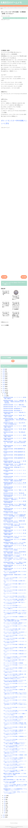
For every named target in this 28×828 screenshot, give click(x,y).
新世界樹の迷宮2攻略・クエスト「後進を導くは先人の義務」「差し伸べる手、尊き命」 (15, 465)
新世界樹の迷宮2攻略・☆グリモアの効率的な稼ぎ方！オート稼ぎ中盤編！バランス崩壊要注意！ (15, 515)
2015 (4, 390)
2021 (4, 378)
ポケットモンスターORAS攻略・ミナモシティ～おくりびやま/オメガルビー (15, 740)
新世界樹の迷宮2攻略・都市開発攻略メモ (13, 408)
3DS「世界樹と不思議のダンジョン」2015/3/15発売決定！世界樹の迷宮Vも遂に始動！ (15, 620)
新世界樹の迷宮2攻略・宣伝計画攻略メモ (13, 410)
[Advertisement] (14, 34)
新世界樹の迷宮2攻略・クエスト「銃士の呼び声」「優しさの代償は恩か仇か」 (15, 423)
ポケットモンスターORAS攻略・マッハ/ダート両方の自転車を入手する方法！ (15, 687)
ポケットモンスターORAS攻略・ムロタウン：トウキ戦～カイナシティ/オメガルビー (15, 762)
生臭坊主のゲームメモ (11, 2)
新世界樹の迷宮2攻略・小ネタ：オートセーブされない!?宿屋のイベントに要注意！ (15, 537)
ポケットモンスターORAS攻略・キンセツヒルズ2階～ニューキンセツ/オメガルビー (15, 711)
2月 (5, 810)
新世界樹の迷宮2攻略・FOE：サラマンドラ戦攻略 (15, 406)
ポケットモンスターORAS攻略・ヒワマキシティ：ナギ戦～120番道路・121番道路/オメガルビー (15, 743)
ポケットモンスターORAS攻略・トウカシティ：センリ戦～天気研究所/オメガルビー (15, 746)
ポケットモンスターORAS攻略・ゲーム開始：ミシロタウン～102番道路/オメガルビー (15, 771)
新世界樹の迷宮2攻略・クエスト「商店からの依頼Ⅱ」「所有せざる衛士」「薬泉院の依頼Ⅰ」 (15, 563)
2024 (4, 373)
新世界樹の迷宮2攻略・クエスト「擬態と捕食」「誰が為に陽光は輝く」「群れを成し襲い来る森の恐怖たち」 (15, 419)
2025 (4, 371)
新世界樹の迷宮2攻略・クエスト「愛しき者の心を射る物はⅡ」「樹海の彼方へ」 (15, 499)
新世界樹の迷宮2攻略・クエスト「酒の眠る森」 (14, 493)
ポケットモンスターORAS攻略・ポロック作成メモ (15, 610)
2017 (4, 386)
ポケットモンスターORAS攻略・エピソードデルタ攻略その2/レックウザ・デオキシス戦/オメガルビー (15, 694)
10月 (5, 795)
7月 (5, 801)
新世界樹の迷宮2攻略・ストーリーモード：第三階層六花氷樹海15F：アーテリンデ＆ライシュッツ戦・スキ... (15, 484)
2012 (4, 817)
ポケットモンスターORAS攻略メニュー (12, 605)
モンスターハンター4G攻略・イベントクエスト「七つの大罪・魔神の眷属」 (15, 782)
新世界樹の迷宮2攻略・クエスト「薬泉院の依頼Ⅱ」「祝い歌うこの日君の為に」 (14, 521)
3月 (5, 809)
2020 (4, 380)
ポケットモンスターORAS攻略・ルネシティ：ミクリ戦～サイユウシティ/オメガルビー (15, 720)
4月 (5, 807)
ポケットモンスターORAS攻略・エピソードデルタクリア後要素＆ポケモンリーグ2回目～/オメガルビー (15, 613)
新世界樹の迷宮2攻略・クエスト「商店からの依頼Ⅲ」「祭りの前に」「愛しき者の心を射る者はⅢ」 (15, 442)
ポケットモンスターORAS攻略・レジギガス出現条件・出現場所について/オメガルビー (15, 657)
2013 (4, 815)
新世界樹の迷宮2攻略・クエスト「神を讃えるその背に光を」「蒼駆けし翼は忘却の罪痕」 (15, 480)
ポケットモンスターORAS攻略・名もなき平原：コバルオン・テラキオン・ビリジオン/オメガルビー (15, 597)
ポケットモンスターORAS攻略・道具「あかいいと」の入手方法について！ (14, 603)
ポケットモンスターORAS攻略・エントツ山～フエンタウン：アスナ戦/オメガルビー (15, 749)
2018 (4, 384)
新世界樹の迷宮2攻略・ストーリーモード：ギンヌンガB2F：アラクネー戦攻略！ (15, 512)
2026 (4, 369)
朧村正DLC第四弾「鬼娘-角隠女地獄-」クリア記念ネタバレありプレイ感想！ (15, 774)
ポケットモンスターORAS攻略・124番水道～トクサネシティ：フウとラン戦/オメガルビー (15, 731)
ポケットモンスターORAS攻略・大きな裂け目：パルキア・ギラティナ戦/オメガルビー (15, 633)
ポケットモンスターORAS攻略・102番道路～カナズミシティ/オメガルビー (15, 768)
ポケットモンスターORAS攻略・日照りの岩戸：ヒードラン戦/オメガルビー (15, 660)
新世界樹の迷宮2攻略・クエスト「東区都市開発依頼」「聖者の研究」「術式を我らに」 (15, 552)
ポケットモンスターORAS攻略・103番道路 (13, 663)
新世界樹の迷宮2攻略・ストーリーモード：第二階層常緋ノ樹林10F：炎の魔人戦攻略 (15, 462)
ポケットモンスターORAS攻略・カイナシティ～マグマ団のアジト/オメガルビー (15, 734)
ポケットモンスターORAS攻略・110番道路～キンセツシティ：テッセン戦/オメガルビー (15, 758)
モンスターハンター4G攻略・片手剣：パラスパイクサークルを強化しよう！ (15, 792)
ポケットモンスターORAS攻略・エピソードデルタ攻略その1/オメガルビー (15, 697)
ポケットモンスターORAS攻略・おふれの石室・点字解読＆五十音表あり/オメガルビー (15, 678)
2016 (4, 388)
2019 (4, 382)
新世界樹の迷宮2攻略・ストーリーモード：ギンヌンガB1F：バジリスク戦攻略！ (15, 549)
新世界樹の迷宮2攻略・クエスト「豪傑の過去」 (14, 404)
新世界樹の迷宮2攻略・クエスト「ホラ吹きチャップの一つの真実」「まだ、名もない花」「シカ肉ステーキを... (15, 559)
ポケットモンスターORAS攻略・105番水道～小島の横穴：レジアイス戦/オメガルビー (15, 675)
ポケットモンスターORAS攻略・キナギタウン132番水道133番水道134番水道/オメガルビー (15, 681)
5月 (5, 805)
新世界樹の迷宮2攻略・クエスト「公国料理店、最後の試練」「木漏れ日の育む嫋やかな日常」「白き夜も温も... (15, 401)
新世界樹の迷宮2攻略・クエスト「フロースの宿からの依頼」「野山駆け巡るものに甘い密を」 (15, 543)
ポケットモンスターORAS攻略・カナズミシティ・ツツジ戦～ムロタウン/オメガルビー (15, 765)
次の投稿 (4, 276)
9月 (5, 797)
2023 (4, 375)
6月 (5, 803)
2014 (4, 392)
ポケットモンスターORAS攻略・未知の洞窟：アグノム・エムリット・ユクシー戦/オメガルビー (15, 600)
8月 (5, 799)
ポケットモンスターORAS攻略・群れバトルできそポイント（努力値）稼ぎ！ (15, 572)
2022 (4, 376)
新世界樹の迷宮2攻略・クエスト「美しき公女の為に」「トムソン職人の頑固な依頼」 (15, 524)
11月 (5, 395)
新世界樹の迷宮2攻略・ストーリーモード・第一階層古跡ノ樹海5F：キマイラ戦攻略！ (15, 555)
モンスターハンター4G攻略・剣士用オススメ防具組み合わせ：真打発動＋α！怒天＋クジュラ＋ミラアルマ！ (15, 786)
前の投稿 (24, 276)
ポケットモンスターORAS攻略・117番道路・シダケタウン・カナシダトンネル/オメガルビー (15, 717)
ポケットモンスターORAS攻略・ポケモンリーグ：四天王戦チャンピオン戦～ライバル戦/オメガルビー (15, 704)
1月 (5, 812)
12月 (5, 393)
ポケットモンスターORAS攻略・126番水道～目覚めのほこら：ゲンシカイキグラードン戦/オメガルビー (15, 724)
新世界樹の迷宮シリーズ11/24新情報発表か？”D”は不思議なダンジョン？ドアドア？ (15, 789)
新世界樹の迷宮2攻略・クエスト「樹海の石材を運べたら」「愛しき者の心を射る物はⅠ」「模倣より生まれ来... (15, 505)
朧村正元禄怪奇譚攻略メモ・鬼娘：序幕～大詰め (14, 779)
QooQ (16, 827)
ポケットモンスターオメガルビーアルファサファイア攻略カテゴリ (13, 283)
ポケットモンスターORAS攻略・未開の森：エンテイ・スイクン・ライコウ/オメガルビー (15, 623)
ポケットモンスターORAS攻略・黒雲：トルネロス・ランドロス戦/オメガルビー (14, 629)
